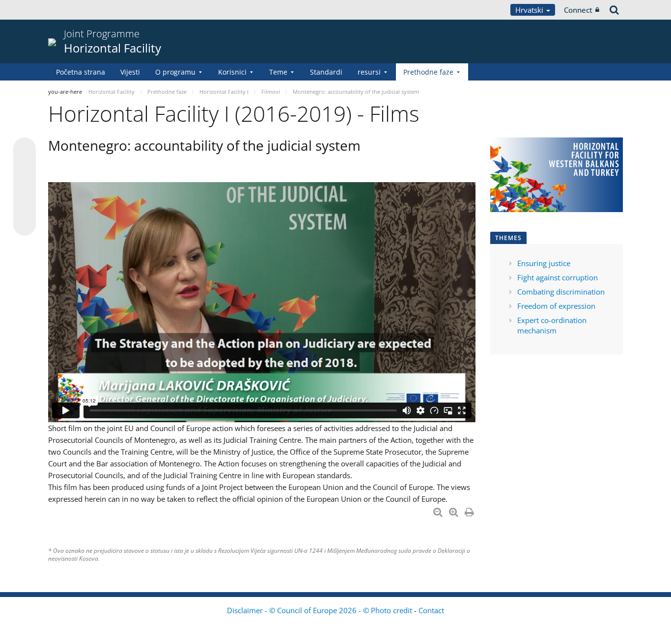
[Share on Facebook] (24, 187)
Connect (578, 10)
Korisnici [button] (232, 72)
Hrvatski (530, 10)
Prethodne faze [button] (428, 72)
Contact (431, 610)
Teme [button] (278, 72)
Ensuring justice (543, 263)
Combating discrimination (561, 292)
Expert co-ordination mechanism (552, 325)
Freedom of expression (557, 306)
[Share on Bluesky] (24, 149)
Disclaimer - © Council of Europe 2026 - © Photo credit (320, 610)
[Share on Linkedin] (24, 205)
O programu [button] (175, 72)
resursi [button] (369, 72)
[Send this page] (24, 224)
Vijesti (130, 72)
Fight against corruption (557, 277)
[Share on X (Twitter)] (24, 168)
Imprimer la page (470, 510)
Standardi (326, 72)
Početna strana (80, 72)
